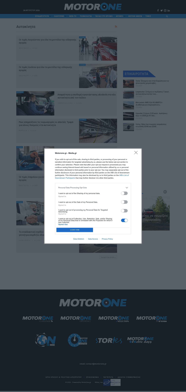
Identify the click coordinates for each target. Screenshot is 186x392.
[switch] (124, 193)
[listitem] (93, 187)
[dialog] (93, 196)
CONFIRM (74, 230)
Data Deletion (78, 239)
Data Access (93, 239)
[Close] (136, 153)
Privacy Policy (107, 239)
